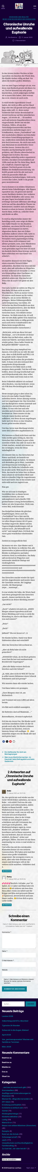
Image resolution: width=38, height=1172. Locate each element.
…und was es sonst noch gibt (14, 1087)
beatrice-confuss (14, 1168)
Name (4, 951)
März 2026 (6, 1047)
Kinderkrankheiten (10, 1117)
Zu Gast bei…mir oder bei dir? (14, 1149)
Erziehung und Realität (19, 17)
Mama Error (7, 1123)
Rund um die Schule (10, 1134)
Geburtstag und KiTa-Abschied (15, 1021)
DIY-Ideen (6, 1102)
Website (5, 970)
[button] (3, 741)
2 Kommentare (20, 40)
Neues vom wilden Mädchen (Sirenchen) (19, 19)
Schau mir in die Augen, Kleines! (15, 1030)
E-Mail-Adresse (8, 960)
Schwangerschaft (9, 1137)
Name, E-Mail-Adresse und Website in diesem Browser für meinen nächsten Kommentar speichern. (19, 981)
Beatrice (14, 37)
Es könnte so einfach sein (12, 1108)
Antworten (7, 871)
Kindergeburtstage (10, 1114)
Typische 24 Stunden (11, 1025)
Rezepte (5, 1131)
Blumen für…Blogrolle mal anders (16, 1099)
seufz (4, 1140)
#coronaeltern (8, 1090)
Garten (5, 1111)
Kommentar (6, 932)
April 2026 (6, 1035)
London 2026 (7, 1016)
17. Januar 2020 (27, 37)
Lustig (4, 1120)
